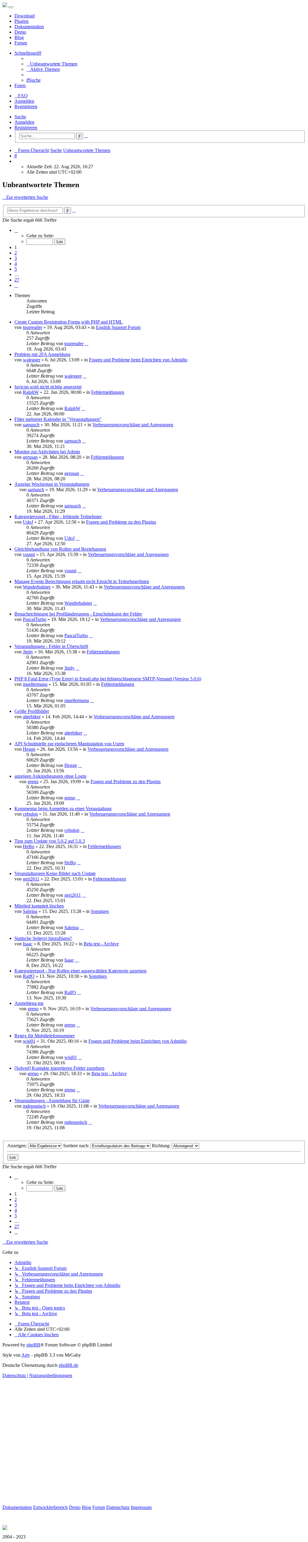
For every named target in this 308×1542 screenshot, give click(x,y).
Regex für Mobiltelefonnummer (44, 1035)
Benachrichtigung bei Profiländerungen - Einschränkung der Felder (78, 613)
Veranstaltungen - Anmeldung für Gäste (52, 1100)
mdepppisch (34, 1106)
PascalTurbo (34, 619)
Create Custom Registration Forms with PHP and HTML (68, 321)
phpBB (33, 1344)
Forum (20, 42)
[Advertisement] (154, 1448)
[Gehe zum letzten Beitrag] (86, 343)
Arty (25, 1355)
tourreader (32, 327)
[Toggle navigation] (10, 7)
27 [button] (16, 279)
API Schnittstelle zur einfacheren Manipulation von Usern (69, 743)
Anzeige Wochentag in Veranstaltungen (51, 484)
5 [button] (15, 269)
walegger (31, 359)
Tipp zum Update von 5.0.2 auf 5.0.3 (49, 841)
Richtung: (162, 1145)
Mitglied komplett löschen (39, 905)
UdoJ (28, 522)
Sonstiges (100, 911)
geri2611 (31, 878)
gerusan (30, 457)
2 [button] (15, 252)
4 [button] (15, 263)
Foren (20, 85)
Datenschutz (118, 1507)
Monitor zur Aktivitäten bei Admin (47, 451)
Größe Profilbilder (31, 711)
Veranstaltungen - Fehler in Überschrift (51, 646)
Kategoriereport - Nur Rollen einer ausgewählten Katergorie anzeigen (80, 970)
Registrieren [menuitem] (25, 106)
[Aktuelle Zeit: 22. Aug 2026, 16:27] (16, 161)
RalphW (31, 392)
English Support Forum (118, 327)
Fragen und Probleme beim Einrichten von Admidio (138, 359)
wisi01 (29, 1041)
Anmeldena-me (29, 1003)
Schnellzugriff (27, 53)
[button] (16, 230)
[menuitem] (51, 63)
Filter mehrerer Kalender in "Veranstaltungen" (58, 419)
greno (33, 781)
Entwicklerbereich (50, 1507)
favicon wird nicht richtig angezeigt (48, 386)
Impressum (141, 1507)
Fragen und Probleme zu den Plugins (121, 522)
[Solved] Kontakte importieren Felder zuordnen (59, 1068)
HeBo (28, 846)
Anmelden (24, 122)
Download (24, 15)
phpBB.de (68, 1365)
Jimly (28, 651)
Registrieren (25, 127)
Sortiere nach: (77, 1145)
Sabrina (30, 911)
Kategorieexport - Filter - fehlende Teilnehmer (58, 516)
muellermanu (35, 684)
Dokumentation (29, 26)
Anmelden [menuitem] (24, 101)
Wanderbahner (37, 586)
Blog (19, 37)
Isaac (27, 943)
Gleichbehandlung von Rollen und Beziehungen (60, 549)
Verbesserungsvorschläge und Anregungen (132, 424)
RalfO (29, 976)
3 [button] (15, 258)
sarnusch (31, 424)
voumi (29, 554)
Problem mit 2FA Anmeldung (42, 354)
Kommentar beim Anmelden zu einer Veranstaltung (63, 808)
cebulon (30, 814)
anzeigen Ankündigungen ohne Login (50, 776)
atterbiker (32, 716)
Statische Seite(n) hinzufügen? (43, 938)
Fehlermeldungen (107, 392)
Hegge (29, 749)
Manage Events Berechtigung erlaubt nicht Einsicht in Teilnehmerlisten (81, 581)
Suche (20, 116)
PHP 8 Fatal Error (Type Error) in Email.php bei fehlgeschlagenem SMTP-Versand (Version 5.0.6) (107, 678)
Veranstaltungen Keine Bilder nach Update (55, 873)
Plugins (21, 21)
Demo (20, 32)
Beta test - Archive (101, 943)
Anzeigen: (17, 1145)
